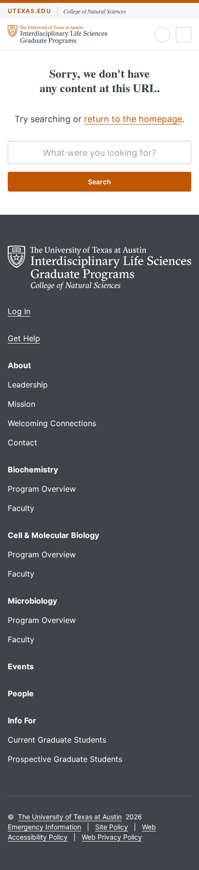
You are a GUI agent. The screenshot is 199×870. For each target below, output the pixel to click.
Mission (21, 404)
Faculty (21, 508)
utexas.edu (29, 10)
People (21, 693)
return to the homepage (133, 119)
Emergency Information (44, 827)
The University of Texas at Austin (70, 817)
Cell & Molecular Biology (53, 535)
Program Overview (42, 489)
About (19, 365)
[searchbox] (99, 152)
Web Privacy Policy (112, 837)
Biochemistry (33, 469)
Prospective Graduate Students (65, 759)
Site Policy (111, 827)
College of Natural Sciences (94, 11)
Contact (22, 442)
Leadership (28, 384)
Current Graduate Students (57, 740)
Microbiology (32, 601)
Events (21, 666)
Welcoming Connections (52, 423)
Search (99, 182)
